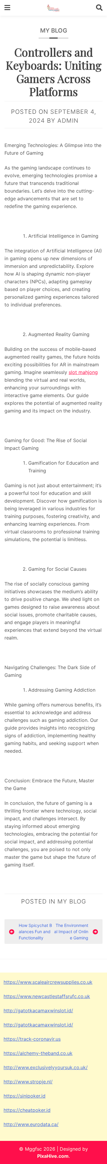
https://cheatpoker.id (27, 1110)
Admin (67, 120)
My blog (53, 30)
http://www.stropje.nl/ (28, 1082)
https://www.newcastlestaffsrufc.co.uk (47, 996)
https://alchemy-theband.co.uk (38, 1053)
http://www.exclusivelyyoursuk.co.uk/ (46, 1067)
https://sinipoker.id (24, 1096)
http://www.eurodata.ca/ (31, 1124)
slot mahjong (83, 372)
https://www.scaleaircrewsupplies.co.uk (48, 982)
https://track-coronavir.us (32, 1039)
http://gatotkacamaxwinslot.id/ (38, 1010)
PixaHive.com (53, 1156)
